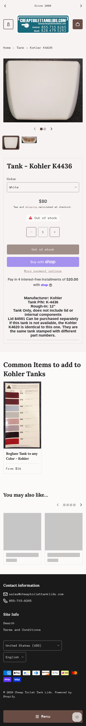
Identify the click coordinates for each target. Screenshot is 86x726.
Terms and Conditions (22, 629)
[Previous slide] (5, 6)
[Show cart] (78, 24)
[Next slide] (81, 6)
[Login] (8, 24)
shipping (31, 207)
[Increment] (55, 232)
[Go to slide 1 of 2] (10, 143)
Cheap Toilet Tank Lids (33, 692)
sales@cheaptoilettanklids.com (36, 594)
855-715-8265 (20, 600)
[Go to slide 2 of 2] (29, 140)
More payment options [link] (43, 271)
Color (11, 179)
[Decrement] (31, 232)
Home (7, 47)
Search (9, 623)
